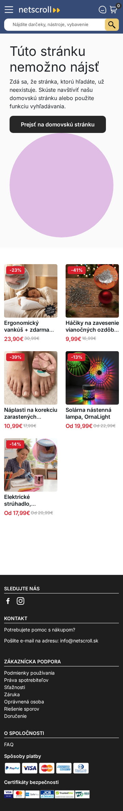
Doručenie (15, 716)
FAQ (9, 744)
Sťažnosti (14, 687)
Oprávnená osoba (24, 701)
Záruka (12, 694)
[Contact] (102, 9)
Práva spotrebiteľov (26, 680)
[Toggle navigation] (9, 9)
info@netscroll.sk (79, 640)
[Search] (112, 25)
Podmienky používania (29, 673)
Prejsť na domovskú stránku (58, 124)
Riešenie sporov (21, 709)
